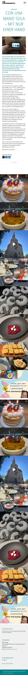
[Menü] (24, 2)
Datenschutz (11, 673)
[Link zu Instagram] (2, 660)
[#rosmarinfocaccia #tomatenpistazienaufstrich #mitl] (14, 356)
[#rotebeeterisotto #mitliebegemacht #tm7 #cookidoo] (14, 328)
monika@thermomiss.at (11, 649)
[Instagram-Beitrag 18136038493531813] (14, 244)
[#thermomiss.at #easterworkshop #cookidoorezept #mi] (14, 272)
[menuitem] (24, 2)
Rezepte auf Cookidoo (7, 663)
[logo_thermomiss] (11, 2)
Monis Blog (14, 9)
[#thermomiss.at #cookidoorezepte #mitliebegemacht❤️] (14, 188)
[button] (3, 157)
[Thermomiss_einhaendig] (14, 45)
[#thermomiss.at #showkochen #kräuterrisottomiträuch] (14, 384)
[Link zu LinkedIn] (4, 660)
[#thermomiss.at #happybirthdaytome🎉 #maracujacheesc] (14, 216)
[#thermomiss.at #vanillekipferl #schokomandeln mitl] (14, 300)
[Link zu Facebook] (6, 660)
